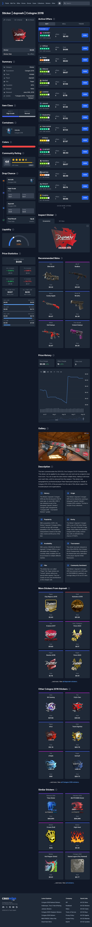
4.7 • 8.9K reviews (45, 38)
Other (53, 3)
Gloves (29, 3)
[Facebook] (10, 907)
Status (67, 909)
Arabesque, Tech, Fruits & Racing (51, 905)
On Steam (31, 20)
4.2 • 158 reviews (45, 97)
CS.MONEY (46, 33)
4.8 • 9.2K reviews (45, 51)
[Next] (87, 446)
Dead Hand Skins (47, 922)
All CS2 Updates (85, 922)
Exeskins (45, 195)
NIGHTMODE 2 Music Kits (49, 918)
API (67, 902)
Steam (44, 57)
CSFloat (45, 46)
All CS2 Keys (84, 912)
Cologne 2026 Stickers (48, 915)
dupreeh (31, 78)
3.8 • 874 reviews (45, 120)
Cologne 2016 (29, 71)
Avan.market (46, 126)
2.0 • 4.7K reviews (45, 62)
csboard (45, 103)
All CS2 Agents (84, 915)
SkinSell (45, 80)
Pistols (7, 3)
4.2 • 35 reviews (44, 200)
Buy (47, 24)
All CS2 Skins (84, 902)
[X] (7, 907)
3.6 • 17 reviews (44, 143)
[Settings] (60, 3)
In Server (19, 20)
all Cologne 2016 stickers (70, 782)
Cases (34, 3)
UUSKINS (45, 92)
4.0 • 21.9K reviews (45, 74)
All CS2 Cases (84, 909)
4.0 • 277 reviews (45, 166)
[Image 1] (63, 459)
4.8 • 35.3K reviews (45, 189)
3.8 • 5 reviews (44, 85)
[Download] (41, 458)
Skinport (45, 184)
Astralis (31, 74)
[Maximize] (87, 226)
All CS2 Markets (85, 918)
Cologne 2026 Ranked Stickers (51, 902)
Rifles (18, 3)
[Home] (3, 3)
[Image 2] (66, 459)
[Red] (18, 147)
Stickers (48, 3)
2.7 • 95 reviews (44, 177)
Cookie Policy (70, 918)
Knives (24, 3)
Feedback (69, 905)
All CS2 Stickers (85, 905)
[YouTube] (14, 907)
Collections (41, 3)
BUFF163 (45, 172)
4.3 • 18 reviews (44, 108)
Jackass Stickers (46, 909)
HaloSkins (45, 161)
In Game (8, 20)
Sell (64, 24)
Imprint (68, 922)
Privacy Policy (70, 915)
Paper (32, 81)
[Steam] (17, 907)
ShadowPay (46, 115)
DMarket (45, 69)
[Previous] (41, 446)
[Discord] (4, 907)
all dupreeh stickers (70, 681)
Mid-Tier (12, 3)
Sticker (32, 67)
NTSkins (45, 138)
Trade (81, 24)
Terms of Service (71, 912)
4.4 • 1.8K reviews (45, 131)
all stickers (70, 883)
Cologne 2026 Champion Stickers (51, 912)
